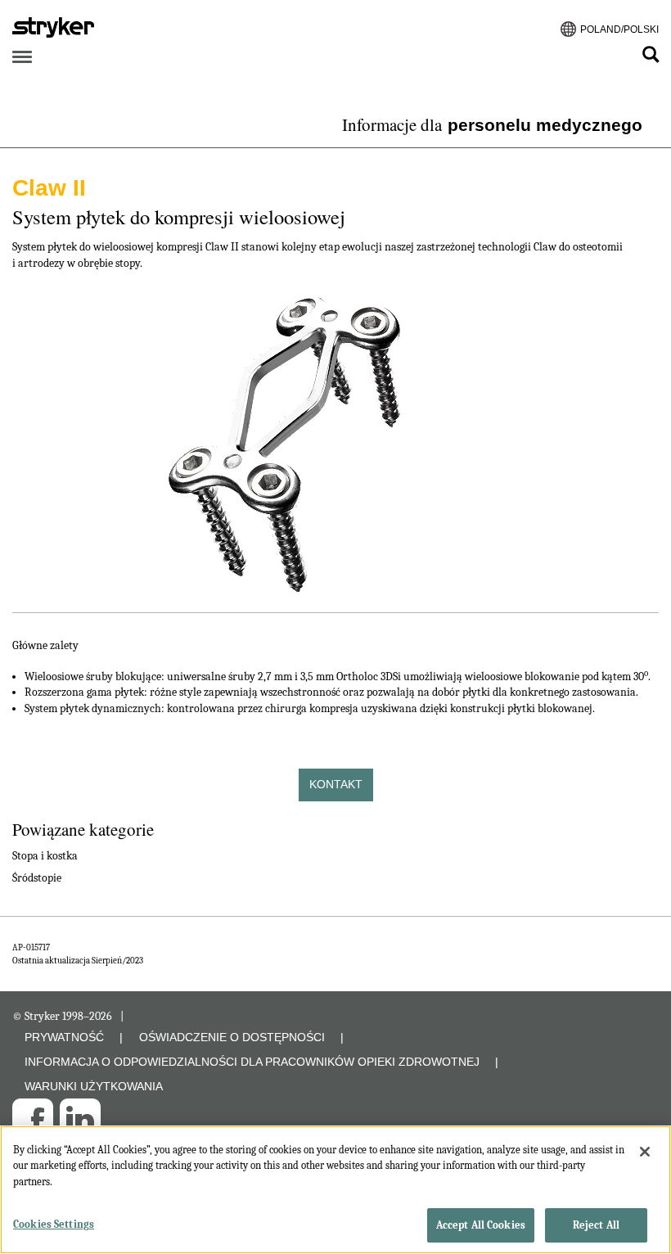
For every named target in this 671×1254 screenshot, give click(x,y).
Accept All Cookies (480, 1225)
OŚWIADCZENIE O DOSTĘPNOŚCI (232, 1037)
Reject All (596, 1225)
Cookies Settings (53, 1224)
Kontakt (336, 784)
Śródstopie (36, 878)
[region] (335, 1189)
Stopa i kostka (45, 856)
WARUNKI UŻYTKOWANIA (94, 1086)
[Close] (645, 1152)
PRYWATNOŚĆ (64, 1037)
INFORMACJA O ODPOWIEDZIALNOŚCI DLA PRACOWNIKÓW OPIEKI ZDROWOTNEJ (252, 1061)
